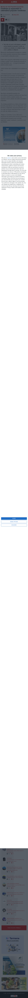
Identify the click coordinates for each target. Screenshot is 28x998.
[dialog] (14, 499)
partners (9, 157)
